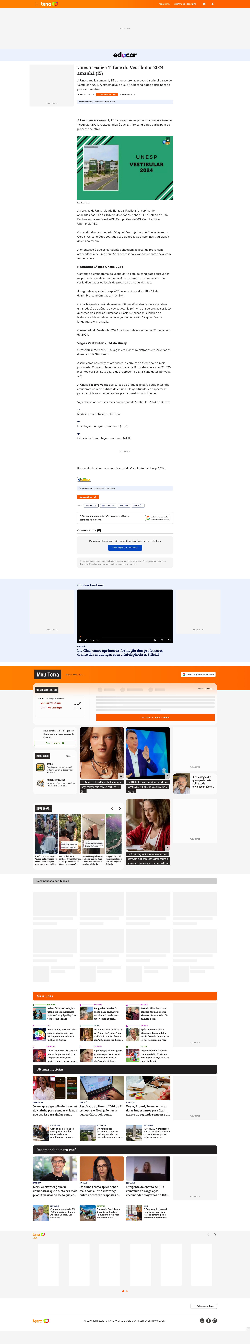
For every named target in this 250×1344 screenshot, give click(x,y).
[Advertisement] (195, 1133)
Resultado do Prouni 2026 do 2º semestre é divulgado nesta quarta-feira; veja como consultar (101, 1111)
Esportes (51, 1005)
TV (48, 1026)
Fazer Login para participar (125, 547)
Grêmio (144, 1047)
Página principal (49, 4)
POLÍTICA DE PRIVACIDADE (151, 1321)
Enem (146, 1206)
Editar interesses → (206, 688)
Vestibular (91, 505)
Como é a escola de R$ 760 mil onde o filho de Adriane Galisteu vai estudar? (62, 1213)
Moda (96, 1026)
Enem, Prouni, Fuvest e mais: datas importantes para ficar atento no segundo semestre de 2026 (147, 1111)
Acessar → (70, 755)
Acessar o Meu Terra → (75, 674)
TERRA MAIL (164, 4)
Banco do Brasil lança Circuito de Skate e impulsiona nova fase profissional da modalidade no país (108, 1213)
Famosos (98, 1005)
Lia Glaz (83, 1183)
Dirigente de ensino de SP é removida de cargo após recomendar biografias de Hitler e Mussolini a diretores (148, 1191)
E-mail (204, 4)
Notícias (124, 505)
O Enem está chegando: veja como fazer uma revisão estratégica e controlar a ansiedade (156, 1213)
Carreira (37, 1183)
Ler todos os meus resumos (155, 717)
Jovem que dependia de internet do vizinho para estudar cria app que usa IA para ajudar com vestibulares (55, 1111)
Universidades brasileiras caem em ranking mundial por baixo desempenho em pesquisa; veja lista (109, 1133)
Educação (138, 505)
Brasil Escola (108, 505)
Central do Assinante (185, 4)
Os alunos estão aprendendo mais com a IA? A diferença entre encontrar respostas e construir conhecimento (99, 1191)
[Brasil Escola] (84, 479)
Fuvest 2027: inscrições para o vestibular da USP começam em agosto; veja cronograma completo (157, 1133)
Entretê (143, 1005)
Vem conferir (53, 743)
